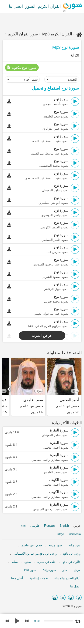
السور (30, 6)
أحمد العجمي (69, 400)
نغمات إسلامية (39, 578)
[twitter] (71, 597)
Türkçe (59, 534)
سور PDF (30, 570)
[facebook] (79, 597)
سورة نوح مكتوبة (23, 68)
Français (49, 525)
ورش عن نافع (71, 553)
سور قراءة (49, 570)
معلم (15, 562)
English (64, 525)
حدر (65, 570)
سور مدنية (55, 545)
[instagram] (63, 597)
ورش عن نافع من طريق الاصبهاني (35, 553)
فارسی (34, 525)
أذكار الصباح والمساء (67, 578)
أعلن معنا (17, 578)
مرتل (77, 570)
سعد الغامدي (33, 400)
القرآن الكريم (49, 6)
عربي (77, 525)
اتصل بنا (16, 6)
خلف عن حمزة (46, 562)
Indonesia (75, 534)
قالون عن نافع (71, 562)
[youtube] (55, 597)
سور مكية (74, 545)
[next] (9, 387)
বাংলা (23, 525)
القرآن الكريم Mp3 (57, 34)
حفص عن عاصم (31, 545)
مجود (27, 562)
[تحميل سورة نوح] (10, 101)
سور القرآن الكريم (23, 34)
